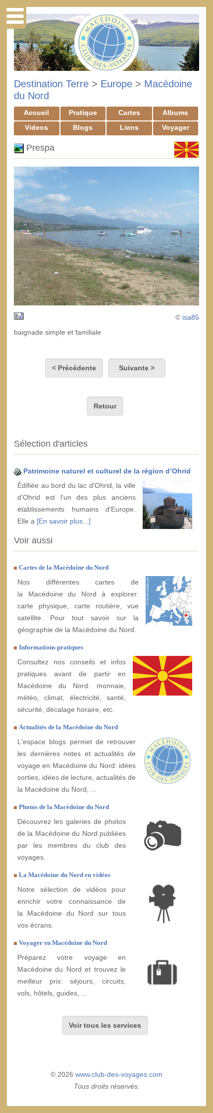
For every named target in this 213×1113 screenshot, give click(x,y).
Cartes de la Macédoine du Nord (63, 567)
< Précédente (74, 368)
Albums (175, 113)
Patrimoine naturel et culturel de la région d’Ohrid (107, 471)
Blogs (83, 127)
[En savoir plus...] (64, 521)
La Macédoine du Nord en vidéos (64, 875)
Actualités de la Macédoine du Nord (68, 727)
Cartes (129, 113)
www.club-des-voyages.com (118, 1074)
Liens (129, 127)
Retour (105, 406)
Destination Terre (51, 83)
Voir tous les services (105, 1025)
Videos (36, 127)
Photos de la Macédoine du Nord (64, 807)
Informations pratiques (51, 647)
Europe (116, 83)
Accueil (36, 113)
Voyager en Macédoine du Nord (63, 942)
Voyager (175, 127)
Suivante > (137, 368)
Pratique (83, 113)
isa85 (190, 317)
